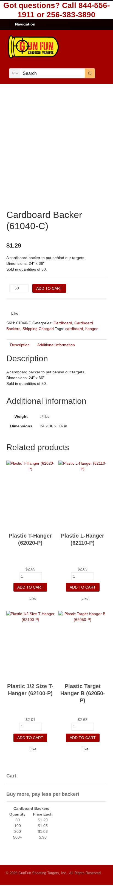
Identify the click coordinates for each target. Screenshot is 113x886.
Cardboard (62, 323)
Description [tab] (20, 345)
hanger (91, 328)
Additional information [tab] (56, 345)
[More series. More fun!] (33, 57)
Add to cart (49, 288)
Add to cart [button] (30, 587)
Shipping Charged (38, 328)
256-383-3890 (71, 14)
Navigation (25, 24)
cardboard (74, 328)
